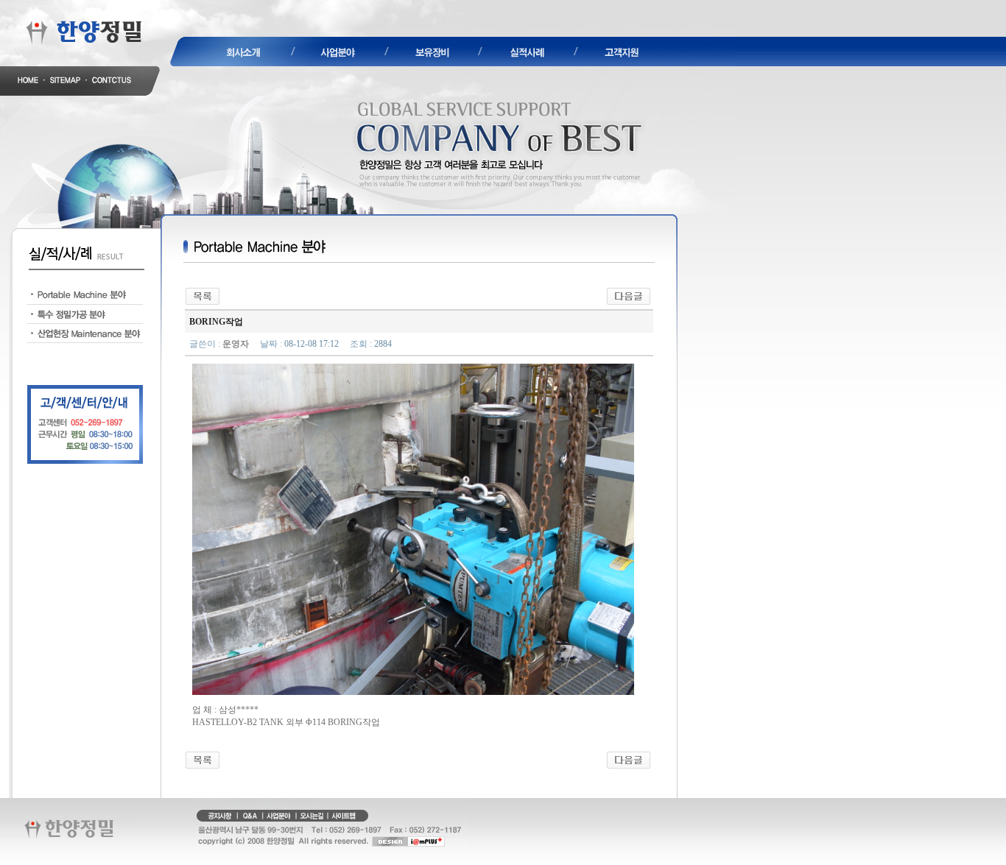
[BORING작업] (628, 295)
